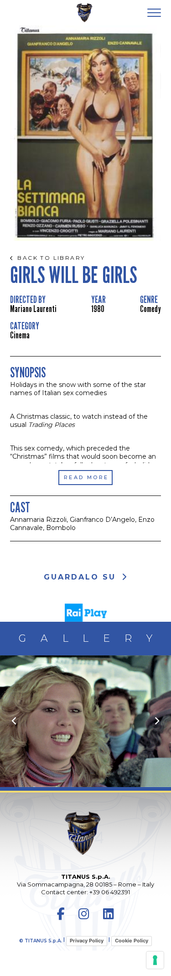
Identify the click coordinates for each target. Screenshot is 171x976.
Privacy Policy (87, 940)
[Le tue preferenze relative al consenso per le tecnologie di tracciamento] (155, 960)
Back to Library (51, 258)
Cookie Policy (131, 940)
